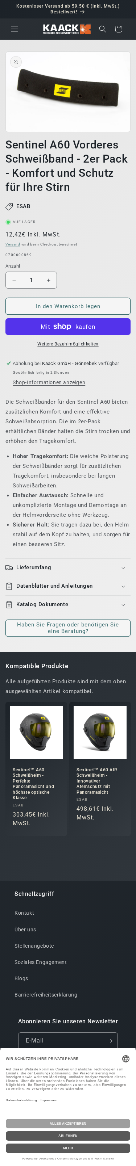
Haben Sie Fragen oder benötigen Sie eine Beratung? (68, 627)
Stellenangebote (34, 946)
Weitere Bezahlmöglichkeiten (68, 344)
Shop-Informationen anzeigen (49, 382)
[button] (14, 29)
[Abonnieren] (110, 1040)
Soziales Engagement (41, 962)
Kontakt (24, 913)
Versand (12, 244)
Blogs (21, 978)
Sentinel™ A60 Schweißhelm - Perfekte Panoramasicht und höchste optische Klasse (33, 783)
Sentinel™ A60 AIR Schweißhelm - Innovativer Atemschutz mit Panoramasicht (97, 780)
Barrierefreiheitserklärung (46, 995)
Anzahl (12, 266)
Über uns (25, 929)
